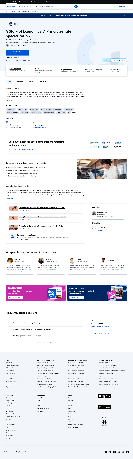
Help (69, 408)
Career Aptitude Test (105, 362)
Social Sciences (22, 11)
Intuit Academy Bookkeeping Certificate (48, 387)
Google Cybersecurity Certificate (46, 365)
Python (8, 384)
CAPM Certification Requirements (108, 365)
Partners (39, 400)
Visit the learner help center (100, 327)
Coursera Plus (10, 411)
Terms (70, 403)
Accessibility (71, 411)
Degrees (8, 419)
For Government (10, 425)
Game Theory (24, 113)
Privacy (70, 406)
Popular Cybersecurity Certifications (109, 384)
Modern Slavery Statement (75, 425)
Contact (70, 414)
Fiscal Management (49, 113)
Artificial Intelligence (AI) (12, 365)
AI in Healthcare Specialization (76, 371)
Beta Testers (40, 403)
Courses (30, 82)
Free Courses (9, 435)
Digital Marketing (10, 373)
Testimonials (42, 82)
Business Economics (12, 113)
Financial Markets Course (75, 379)
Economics (33, 11)
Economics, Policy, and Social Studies (51, 109)
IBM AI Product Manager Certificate (46, 381)
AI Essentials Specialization (75, 362)
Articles (70, 417)
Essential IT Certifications (106, 373)
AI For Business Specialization (76, 365)
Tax (69, 113)
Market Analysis (22, 109)
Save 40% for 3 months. (81, 16)
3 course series (15, 68)
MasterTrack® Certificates (13, 417)
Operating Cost (69, 109)
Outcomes (19, 82)
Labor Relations (34, 109)
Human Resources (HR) (12, 376)
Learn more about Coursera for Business (21, 150)
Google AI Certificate (42, 362)
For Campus (9, 427)
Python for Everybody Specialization (78, 387)
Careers (8, 406)
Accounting (9, 362)
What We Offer (10, 400)
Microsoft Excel (10, 379)
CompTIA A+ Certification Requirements (110, 368)
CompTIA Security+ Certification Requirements (112, 371)
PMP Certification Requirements (108, 381)
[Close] (124, 15)
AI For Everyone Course (74, 368)
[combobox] (52, 6)
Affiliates (70, 422)
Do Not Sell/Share (73, 427)
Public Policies (61, 113)
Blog (38, 406)
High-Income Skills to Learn (106, 376)
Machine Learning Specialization (77, 381)
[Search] (76, 6)
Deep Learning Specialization (76, 373)
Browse (13, 11)
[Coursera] (11, 6)
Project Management (11, 381)
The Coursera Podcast (43, 408)
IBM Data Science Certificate (44, 384)
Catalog (8, 408)
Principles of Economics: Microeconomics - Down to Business (42, 217)
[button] (30, 6)
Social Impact (9, 433)
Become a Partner (11, 430)
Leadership (9, 403)
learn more (106, 333)
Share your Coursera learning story (108, 387)
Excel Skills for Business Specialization (78, 376)
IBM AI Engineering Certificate (45, 379)
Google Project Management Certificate (48, 373)
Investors (70, 400)
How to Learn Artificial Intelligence (108, 379)
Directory (70, 419)
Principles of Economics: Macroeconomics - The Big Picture (41, 226)
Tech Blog (40, 411)
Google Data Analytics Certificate (46, 368)
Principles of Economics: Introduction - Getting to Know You (42, 207)
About (9, 82)
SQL (7, 387)
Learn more (27, 60)
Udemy (8, 438)
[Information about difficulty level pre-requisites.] (77, 71)
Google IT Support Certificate (45, 371)
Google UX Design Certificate (45, 376)
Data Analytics (10, 371)
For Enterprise (10, 422)
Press (69, 398)
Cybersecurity (10, 368)
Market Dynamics (36, 113)
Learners (39, 398)
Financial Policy (11, 109)
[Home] (6, 11)
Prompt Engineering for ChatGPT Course (79, 384)
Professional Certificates (13, 414)
